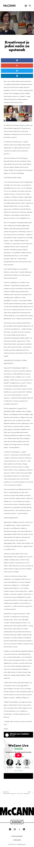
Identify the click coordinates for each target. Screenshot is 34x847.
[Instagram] (15, 829)
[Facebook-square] (10, 829)
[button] (26, 5)
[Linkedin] (24, 829)
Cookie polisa (17, 840)
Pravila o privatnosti (17, 836)
